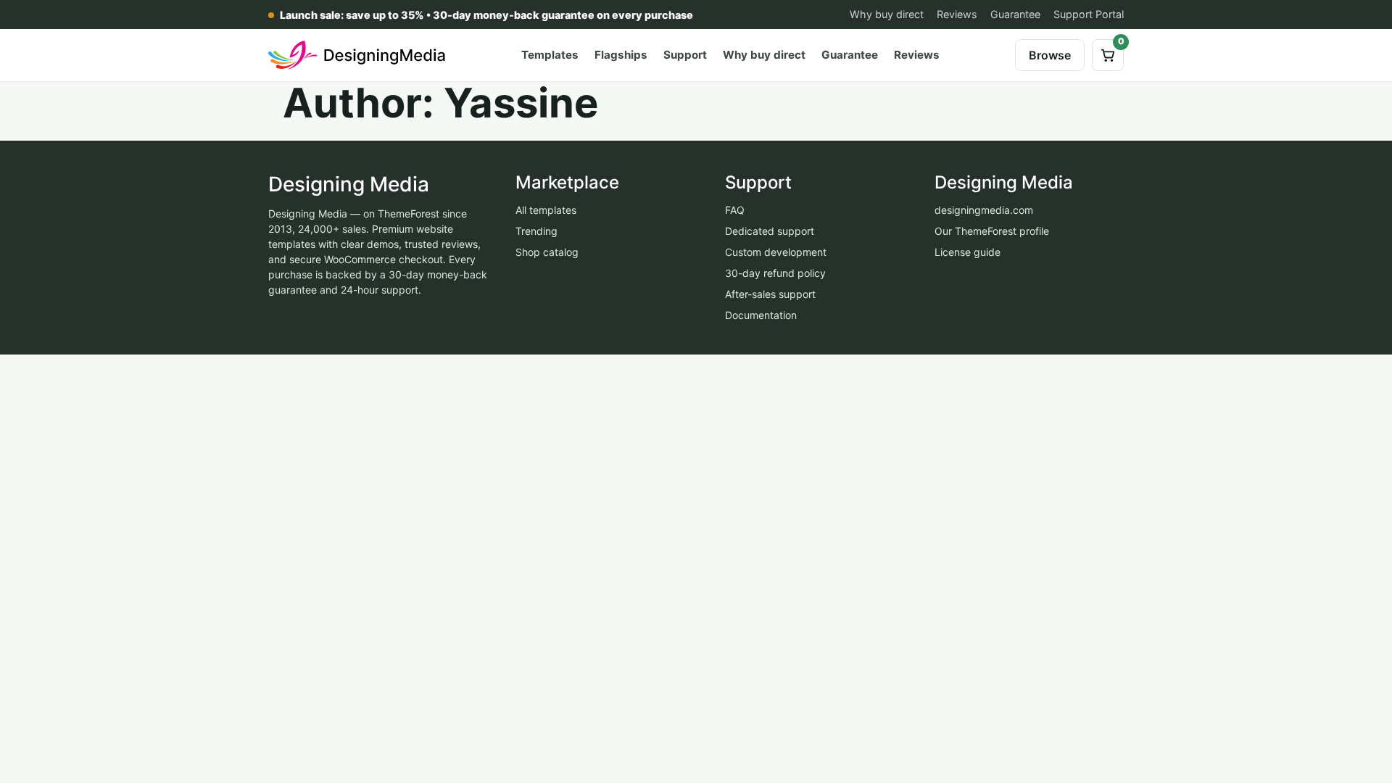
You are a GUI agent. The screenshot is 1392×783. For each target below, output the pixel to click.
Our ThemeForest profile (992, 231)
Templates (550, 55)
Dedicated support (769, 231)
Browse (1050, 55)
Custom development (775, 252)
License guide (967, 252)
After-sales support (770, 294)
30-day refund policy (775, 273)
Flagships (620, 55)
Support (685, 55)
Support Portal (1088, 14)
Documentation (761, 315)
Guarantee (1015, 14)
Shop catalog (547, 252)
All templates (545, 210)
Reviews (957, 14)
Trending (536, 231)
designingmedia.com (984, 210)
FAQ (735, 210)
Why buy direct (887, 14)
